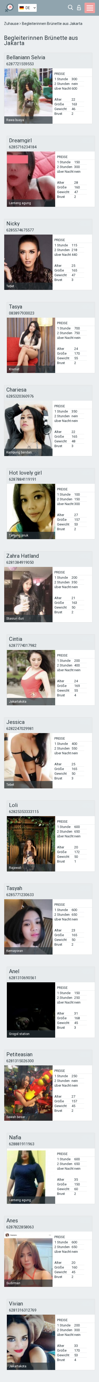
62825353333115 (24, 811)
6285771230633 (20, 894)
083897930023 (21, 313)
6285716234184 (22, 147)
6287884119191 (22, 479)
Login (80, 6)
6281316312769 (22, 1310)
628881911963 (21, 1144)
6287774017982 (22, 645)
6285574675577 (20, 230)
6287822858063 (20, 1227)
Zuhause (12, 23)
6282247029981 (20, 728)
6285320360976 (20, 396)
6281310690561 (22, 977)
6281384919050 (20, 562)
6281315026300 (20, 1061)
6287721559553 (20, 64)
